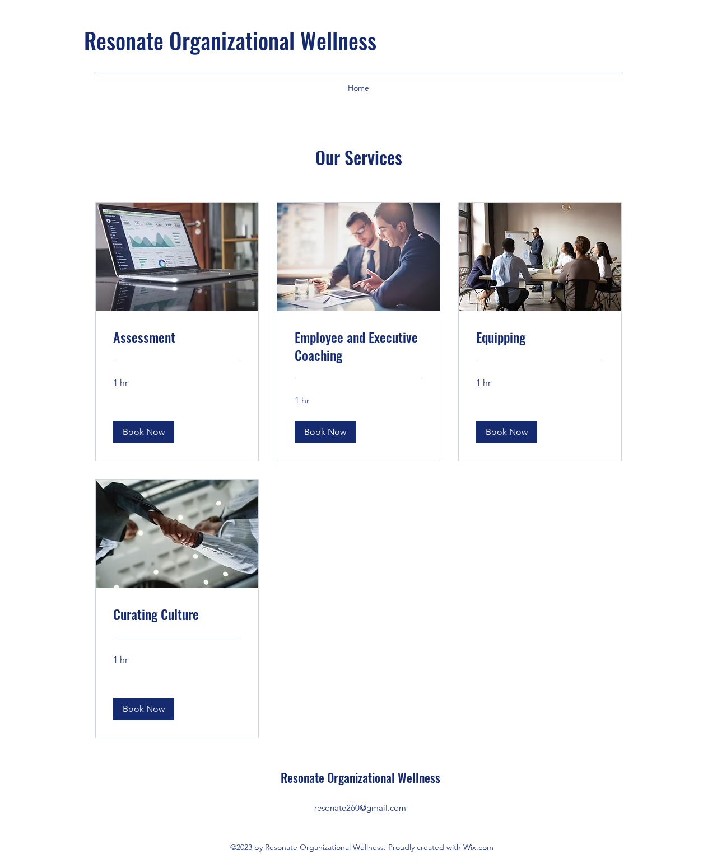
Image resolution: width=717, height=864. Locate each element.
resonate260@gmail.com (360, 807)
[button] (143, 432)
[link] (177, 337)
